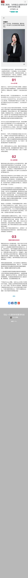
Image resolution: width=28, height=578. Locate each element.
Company (12, 11)
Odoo (17, 11)
